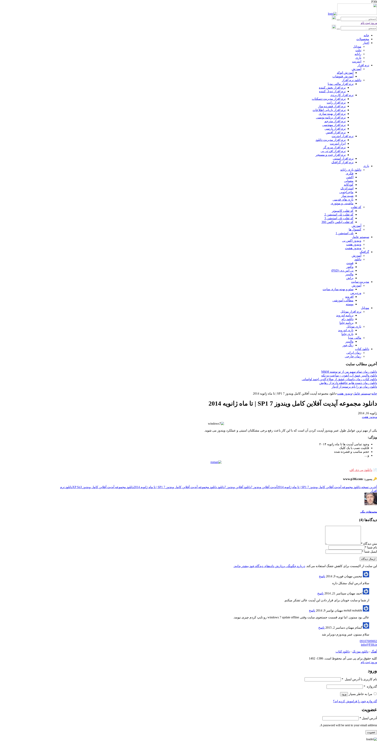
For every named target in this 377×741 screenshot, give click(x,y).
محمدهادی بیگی (368, 511)
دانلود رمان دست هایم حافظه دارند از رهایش (348, 383)
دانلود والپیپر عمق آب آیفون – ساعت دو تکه (349, 375)
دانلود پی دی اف (361, 470)
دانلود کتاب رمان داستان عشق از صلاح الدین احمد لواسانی (339, 379)
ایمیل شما (370, 551)
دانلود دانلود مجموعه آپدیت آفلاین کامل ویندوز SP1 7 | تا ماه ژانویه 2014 (179, 487)
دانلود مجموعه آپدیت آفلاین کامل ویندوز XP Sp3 (103, 487)
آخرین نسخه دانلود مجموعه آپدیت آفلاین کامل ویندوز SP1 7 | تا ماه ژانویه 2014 (327, 487)
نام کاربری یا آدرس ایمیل (359, 679)
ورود (373, 23)
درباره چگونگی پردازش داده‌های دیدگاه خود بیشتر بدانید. (269, 566)
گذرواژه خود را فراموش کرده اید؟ (355, 701)
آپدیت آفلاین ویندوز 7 (264, 487)
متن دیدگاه (369, 543)
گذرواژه (370, 686)
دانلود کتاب (343, 651)
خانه (374, 393)
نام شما (372, 547)
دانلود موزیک (360, 651)
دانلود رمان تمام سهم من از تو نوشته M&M (349, 371)
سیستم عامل (362, 393)
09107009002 (368, 641)
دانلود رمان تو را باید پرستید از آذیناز (354, 386)
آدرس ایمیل (368, 718)
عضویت (371, 732)
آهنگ (374, 651)
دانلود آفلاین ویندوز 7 (237, 487)
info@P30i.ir (369, 644)
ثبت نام (365, 23)
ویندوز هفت (344, 393)
